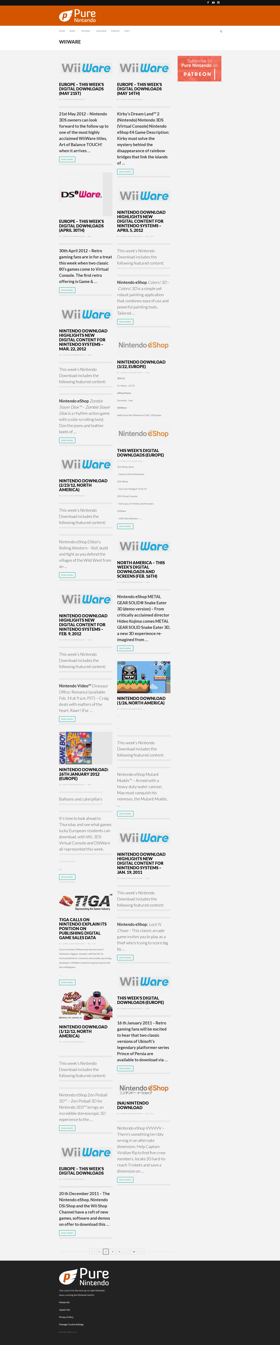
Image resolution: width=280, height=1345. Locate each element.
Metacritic (64, 1302)
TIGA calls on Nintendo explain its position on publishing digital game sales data (83, 928)
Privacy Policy (66, 1317)
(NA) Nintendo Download (133, 1105)
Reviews (86, 31)
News (72, 31)
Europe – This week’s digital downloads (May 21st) (81, 89)
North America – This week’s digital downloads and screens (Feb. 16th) (141, 569)
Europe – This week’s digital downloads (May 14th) (139, 89)
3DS (89, 236)
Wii (147, 236)
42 (134, 1252)
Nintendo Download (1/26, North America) (141, 700)
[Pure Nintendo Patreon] (199, 68)
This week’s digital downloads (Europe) (140, 452)
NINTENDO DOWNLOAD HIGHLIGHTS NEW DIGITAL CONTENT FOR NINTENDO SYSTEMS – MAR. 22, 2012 (83, 339)
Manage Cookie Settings (71, 1324)
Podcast (115, 31)
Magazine (101, 31)
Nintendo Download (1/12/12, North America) (83, 1031)
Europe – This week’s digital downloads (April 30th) (81, 226)
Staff (127, 31)
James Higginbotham (73, 99)
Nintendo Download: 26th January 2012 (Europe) (83, 774)
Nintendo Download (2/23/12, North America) (83, 485)
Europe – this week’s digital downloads (81, 1171)
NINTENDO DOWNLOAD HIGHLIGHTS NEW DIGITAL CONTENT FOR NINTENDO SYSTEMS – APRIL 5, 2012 (141, 221)
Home (62, 31)
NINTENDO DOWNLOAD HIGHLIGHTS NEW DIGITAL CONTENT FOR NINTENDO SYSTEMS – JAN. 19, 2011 (141, 863)
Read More (67, 159)
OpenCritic (64, 1309)
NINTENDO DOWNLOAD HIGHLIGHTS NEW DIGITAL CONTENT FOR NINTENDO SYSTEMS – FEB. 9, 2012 (83, 624)
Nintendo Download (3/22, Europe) (141, 364)
